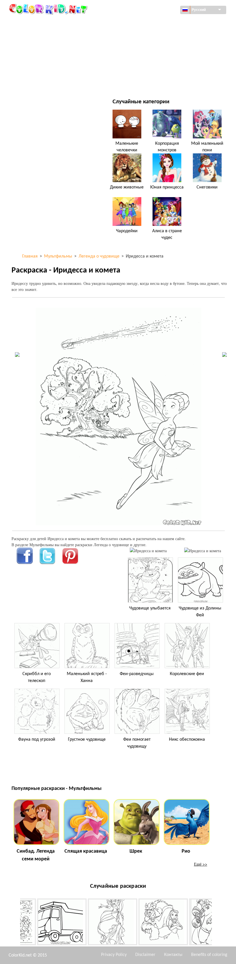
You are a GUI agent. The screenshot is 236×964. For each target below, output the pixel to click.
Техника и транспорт (45, 23)
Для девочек (149, 46)
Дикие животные (127, 187)
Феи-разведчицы (137, 674)
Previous (16, 923)
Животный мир (152, 35)
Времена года (38, 58)
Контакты (173, 954)
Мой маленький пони (207, 146)
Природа (145, 82)
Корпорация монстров (167, 146)
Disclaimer (145, 954)
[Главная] (49, 9)
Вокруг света (149, 23)
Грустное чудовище (87, 739)
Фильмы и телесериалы (48, 82)
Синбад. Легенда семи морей (36, 855)
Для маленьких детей (46, 70)
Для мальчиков (152, 58)
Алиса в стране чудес (167, 234)
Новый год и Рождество (160, 70)
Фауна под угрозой (36, 739)
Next (216, 923)
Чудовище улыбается (150, 608)
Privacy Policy (114, 954)
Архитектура (37, 35)
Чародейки (127, 231)
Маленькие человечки (126, 146)
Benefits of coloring (209, 954)
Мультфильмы (39, 46)
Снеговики (207, 187)
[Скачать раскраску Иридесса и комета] (202, 551)
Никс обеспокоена (187, 739)
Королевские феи (187, 674)
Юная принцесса (167, 187)
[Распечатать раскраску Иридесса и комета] (148, 551)
